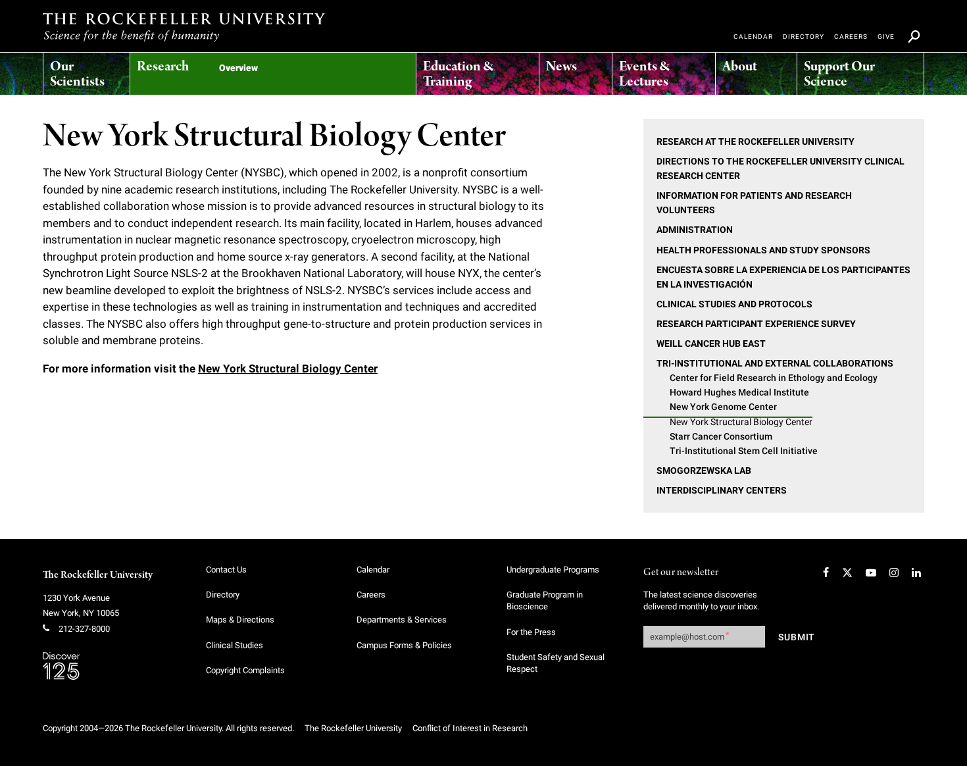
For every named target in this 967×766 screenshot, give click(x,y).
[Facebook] (826, 572)
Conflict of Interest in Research (470, 728)
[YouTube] (871, 572)
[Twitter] (847, 572)
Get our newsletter (680, 573)
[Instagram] (894, 572)
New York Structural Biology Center (288, 368)
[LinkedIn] (916, 572)
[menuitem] (86, 70)
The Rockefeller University (98, 575)
